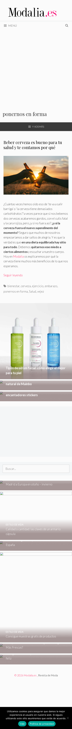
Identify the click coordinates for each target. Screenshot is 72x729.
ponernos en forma (15, 291)
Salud (32, 291)
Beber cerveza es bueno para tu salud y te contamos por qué (32, 144)
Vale (22, 723)
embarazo (51, 286)
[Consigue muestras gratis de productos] (36, 640)
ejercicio (38, 286)
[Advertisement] (36, 68)
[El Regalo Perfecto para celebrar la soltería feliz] (36, 662)
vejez (40, 291)
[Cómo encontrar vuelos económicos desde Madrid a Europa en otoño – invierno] (36, 488)
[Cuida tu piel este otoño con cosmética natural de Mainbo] (36, 388)
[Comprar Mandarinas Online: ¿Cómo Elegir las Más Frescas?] (36, 651)
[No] (67, 718)
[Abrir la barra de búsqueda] (66, 25)
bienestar (14, 286)
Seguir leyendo (13, 275)
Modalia (18, 256)
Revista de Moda (48, 675)
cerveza (26, 286)
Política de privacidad (42, 723)
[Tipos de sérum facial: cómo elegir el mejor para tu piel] (36, 377)
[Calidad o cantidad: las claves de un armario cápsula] (36, 537)
